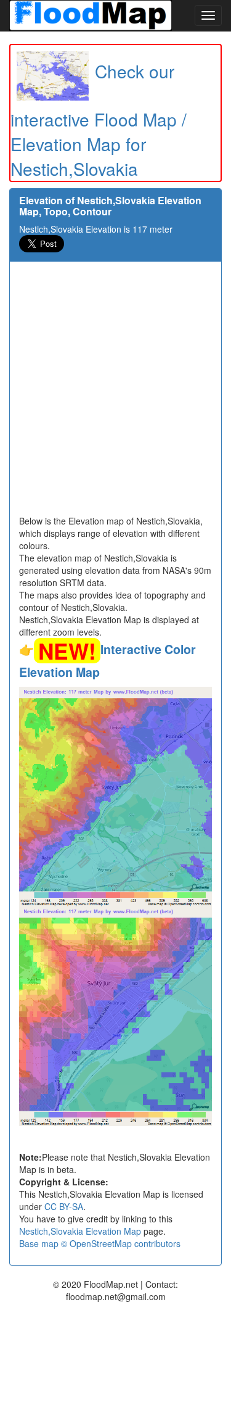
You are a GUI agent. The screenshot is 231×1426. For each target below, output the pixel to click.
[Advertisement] (115, 392)
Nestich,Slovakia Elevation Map (80, 1231)
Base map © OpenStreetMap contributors (99, 1243)
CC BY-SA (63, 1206)
